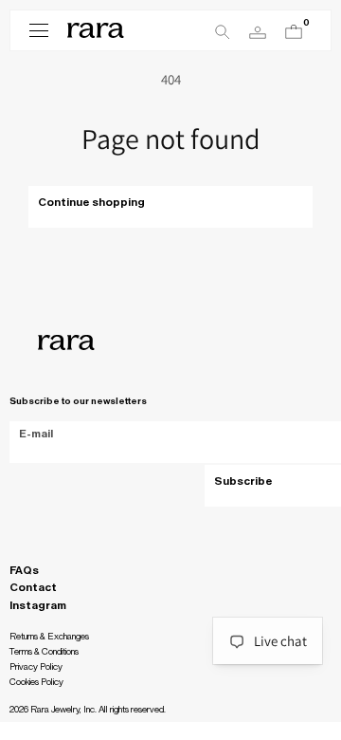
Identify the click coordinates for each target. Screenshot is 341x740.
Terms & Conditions (44, 652)
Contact (33, 587)
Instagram (37, 605)
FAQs (24, 570)
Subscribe (243, 481)
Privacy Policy (36, 667)
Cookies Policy (36, 682)
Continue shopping (91, 202)
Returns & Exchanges (49, 636)
